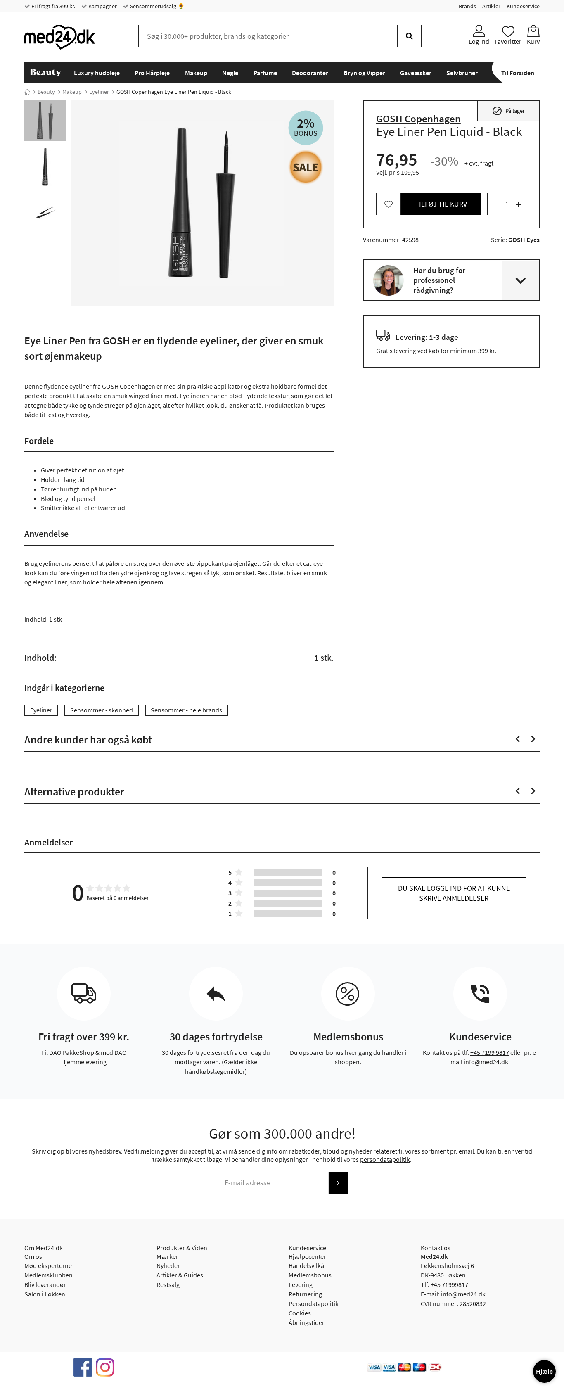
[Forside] (27, 91)
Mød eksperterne (48, 1265)
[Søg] (409, 36)
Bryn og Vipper (364, 73)
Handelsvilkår (308, 1265)
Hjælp (544, 1371)
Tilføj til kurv (441, 204)
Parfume (265, 73)
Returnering (305, 1294)
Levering (301, 1284)
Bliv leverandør (45, 1284)
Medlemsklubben (48, 1275)
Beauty (46, 91)
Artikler (491, 6)
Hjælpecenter (307, 1256)
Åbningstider (307, 1322)
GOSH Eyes (524, 240)
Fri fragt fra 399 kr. (52, 6)
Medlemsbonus (310, 1275)
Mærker (167, 1256)
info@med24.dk (486, 1062)
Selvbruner (462, 73)
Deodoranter (310, 73)
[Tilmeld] (338, 1183)
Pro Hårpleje (152, 73)
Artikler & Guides (179, 1275)
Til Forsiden (517, 73)
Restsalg (168, 1284)
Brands (467, 6)
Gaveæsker (415, 73)
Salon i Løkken (44, 1294)
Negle (230, 73)
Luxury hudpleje (97, 73)
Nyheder (168, 1265)
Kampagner (102, 6)
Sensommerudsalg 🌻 (157, 6)
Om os (33, 1256)
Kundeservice (523, 6)
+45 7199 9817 (489, 1052)
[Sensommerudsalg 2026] (305, 167)
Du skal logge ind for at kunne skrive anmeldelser (454, 893)
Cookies (300, 1313)
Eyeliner (99, 91)
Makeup (196, 73)
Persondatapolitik (314, 1303)
